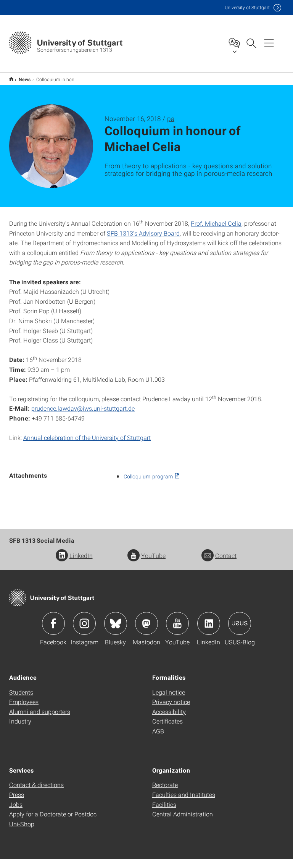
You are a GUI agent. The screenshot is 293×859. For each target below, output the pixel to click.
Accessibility (169, 712)
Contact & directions (36, 785)
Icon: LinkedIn (208, 623)
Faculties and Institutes (183, 794)
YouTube (153, 555)
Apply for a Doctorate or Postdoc (53, 814)
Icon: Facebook (53, 623)
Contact (226, 555)
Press (16, 794)
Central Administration (182, 814)
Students (21, 692)
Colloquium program (148, 476)
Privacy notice (171, 702)
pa (170, 118)
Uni (247, 7)
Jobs (16, 804)
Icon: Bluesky (115, 623)
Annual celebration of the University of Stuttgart (87, 437)
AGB (158, 731)
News (25, 79)
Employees (24, 702)
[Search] (251, 43)
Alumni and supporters (39, 712)
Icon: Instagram (84, 623)
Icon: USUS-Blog (239, 623)
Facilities (164, 804)
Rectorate (165, 785)
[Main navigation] (269, 43)
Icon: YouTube (177, 623)
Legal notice (168, 692)
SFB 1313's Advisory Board (143, 233)
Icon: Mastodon (146, 623)
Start (11, 79)
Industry (20, 721)
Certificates (167, 721)
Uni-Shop (21, 824)
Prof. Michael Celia (216, 223)
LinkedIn (81, 555)
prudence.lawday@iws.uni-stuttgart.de (83, 408)
